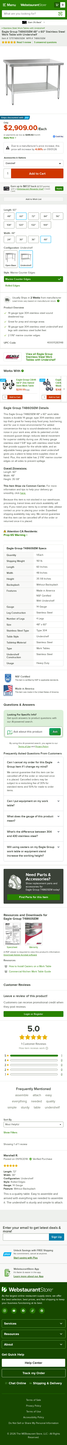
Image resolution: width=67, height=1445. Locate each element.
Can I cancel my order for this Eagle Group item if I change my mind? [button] (29, 764)
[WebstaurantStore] (33, 1289)
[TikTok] (32, 1311)
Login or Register (33, 1014)
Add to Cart (14, 397)
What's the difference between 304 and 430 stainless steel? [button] (29, 834)
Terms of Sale (33, 1400)
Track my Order (34, 1373)
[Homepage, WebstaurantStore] (34, 5)
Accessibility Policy (33, 1417)
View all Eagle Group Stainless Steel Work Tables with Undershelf (40, 357)
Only (6, 122)
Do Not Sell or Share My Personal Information (34, 1423)
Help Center (33, 1363)
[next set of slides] (64, 389)
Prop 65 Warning (14, 535)
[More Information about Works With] (22, 370)
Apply (59, 189)
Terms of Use (24, 746)
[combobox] (33, 13)
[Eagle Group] (13, 357)
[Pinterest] (42, 1311)
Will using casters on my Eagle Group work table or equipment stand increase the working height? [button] (30, 851)
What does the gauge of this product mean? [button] (30, 818)
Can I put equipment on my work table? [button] (27, 803)
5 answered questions (45, 42)
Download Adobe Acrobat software (20, 955)
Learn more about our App (28, 1276)
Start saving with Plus (26, 1257)
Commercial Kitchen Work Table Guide (36, 971)
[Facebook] (23, 1311)
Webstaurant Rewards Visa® (30, 189)
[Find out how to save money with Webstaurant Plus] (3, 380)
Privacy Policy (41, 746)
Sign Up (56, 1237)
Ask (55, 731)
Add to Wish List (33, 199)
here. (23, 493)
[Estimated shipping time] (58, 300)
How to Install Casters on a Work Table (36, 966)
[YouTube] (14, 1311)
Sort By (8, 1119)
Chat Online (17, 1383)
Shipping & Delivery (47, 1383)
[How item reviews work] (46, 1048)
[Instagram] (5, 1311)
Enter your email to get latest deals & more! (32, 1229)
